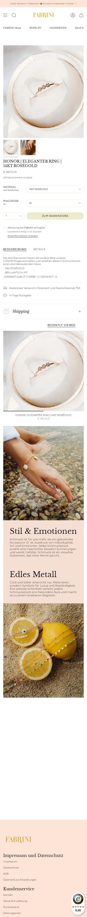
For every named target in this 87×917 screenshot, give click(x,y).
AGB (5, 873)
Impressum (10, 861)
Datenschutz (11, 867)
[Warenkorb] (81, 15)
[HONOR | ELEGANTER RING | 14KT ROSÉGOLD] (43, 371)
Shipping (21, 311)
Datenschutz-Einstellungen (19, 879)
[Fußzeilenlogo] (18, 839)
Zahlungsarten (12, 913)
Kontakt (8, 894)
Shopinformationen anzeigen (23, 236)
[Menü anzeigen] (5, 15)
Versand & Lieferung (15, 900)
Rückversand (11, 907)
